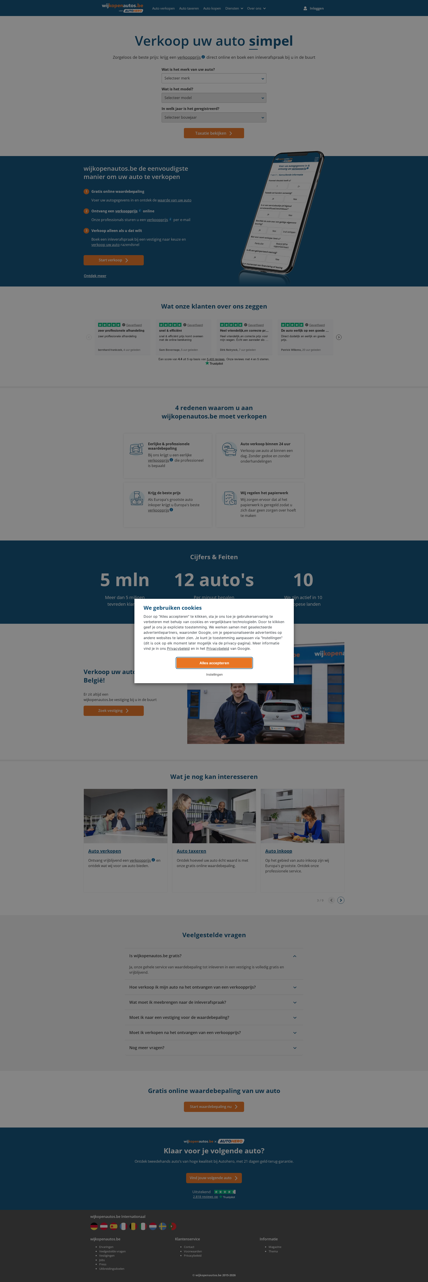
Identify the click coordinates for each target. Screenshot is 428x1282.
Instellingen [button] (214, 674)
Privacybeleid (178, 648)
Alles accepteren (214, 663)
